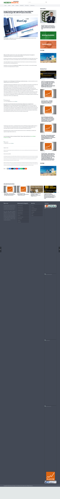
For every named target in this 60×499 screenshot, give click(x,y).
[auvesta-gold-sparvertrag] (48, 58)
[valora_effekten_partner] (50, 482)
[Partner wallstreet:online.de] (50, 306)
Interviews (19, 220)
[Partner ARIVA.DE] (50, 372)
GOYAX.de (16, 101)
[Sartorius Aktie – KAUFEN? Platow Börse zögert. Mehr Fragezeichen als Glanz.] (48, 93)
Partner (32, 213)
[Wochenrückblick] (48, 35)
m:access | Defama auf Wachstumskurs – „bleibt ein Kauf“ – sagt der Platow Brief (23, 194)
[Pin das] (17, 168)
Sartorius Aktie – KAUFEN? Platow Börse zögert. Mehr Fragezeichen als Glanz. (46, 102)
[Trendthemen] (48, 45)
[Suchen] (46, 2)
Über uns (32, 205)
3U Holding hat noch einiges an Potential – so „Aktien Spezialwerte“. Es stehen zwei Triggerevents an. (36, 194)
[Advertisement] (21, 47)
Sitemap (32, 215)
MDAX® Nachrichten (20, 207)
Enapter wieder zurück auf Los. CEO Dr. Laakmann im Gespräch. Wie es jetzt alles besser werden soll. (48, 27)
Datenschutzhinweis (33, 210)
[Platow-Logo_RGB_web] (50, 476)
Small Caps (19, 215)
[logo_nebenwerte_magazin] (11, 2)
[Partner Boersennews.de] (50, 438)
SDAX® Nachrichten (20, 213)
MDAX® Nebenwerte (20, 205)
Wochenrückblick (20, 218)
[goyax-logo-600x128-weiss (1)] (50, 206)
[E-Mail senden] (8, 168)
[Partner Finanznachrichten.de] (50, 240)
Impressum (32, 207)
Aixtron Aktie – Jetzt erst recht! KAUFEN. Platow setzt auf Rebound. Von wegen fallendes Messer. (9, 194)
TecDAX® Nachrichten (20, 210)
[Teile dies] (10, 168)
